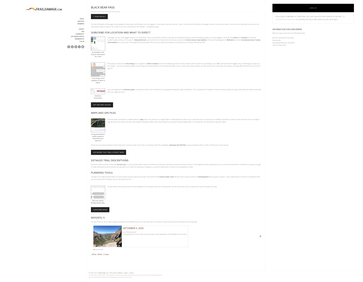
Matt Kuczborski (131, 232)
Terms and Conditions (116, 273)
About (126, 273)
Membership (79, 39)
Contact (131, 273)
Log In (81, 41)
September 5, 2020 (133, 228)
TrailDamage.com (43, 9)
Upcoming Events (77, 36)
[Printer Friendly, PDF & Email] (100, 255)
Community (79, 34)
